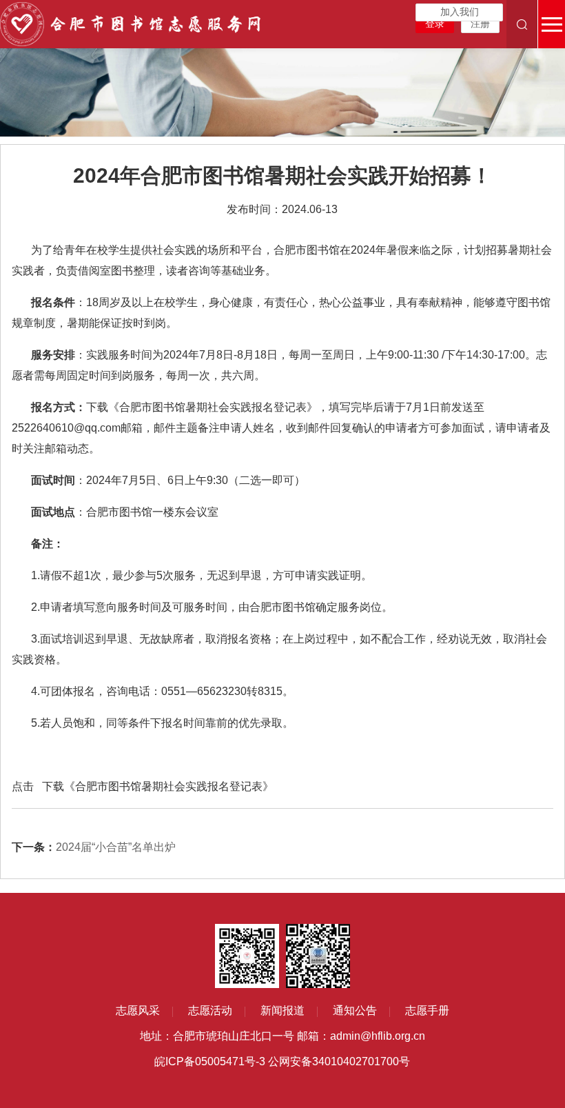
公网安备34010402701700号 (339, 1061)
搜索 (522, 24)
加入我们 (459, 12)
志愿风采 (138, 1010)
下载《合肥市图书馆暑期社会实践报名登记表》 (158, 786)
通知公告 (355, 1010)
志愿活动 (210, 1010)
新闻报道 (282, 1010)
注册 (480, 24)
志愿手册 (427, 1010)
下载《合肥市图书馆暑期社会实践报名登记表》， (207, 407)
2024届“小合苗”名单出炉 (94, 847)
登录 (434, 24)
